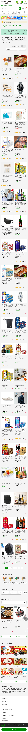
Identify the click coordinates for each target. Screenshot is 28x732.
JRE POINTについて (6, 706)
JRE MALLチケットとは (7, 709)
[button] (26, 619)
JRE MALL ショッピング (4, 26)
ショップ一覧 (5, 701)
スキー (24, 25)
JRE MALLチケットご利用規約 (8, 715)
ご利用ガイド (5, 698)
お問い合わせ (5, 704)
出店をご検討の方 (5, 718)
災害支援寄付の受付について (11, 22)
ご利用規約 (4, 712)
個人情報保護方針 (5, 720)
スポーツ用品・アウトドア (15, 25)
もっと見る (14, 681)
